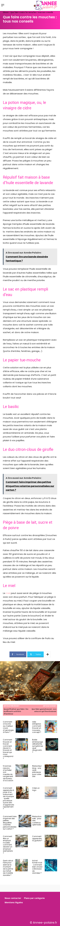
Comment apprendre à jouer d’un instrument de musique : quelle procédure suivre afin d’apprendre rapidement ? (8, 798)
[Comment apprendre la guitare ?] (51, 841)
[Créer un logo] (51, 793)
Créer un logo (36, 789)
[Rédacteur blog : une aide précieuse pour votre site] (51, 770)
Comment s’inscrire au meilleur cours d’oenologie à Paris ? (8, 727)
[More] (48, 654)
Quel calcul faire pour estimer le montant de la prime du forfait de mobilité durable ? (8, 867)
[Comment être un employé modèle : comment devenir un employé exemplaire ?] (21, 841)
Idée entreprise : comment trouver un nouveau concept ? (37, 727)
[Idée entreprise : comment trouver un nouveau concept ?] (51, 726)
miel (8, 593)
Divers (6, 12)
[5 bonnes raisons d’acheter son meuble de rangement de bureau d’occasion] (21, 770)
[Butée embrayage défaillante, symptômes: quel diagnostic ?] (52, 744)
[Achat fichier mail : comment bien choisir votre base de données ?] (51, 865)
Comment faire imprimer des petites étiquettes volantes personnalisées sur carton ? (9, 822)
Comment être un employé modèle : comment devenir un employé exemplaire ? (8, 844)
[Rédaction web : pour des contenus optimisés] (51, 821)
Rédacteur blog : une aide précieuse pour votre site (37, 771)
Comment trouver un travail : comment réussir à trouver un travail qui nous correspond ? (8, 749)
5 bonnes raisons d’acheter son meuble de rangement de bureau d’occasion (8, 773)
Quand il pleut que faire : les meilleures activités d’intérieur (16, 711)
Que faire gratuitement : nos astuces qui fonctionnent (44, 710)
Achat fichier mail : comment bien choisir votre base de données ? (37, 866)
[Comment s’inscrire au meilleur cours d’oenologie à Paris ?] (22, 726)
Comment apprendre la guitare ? (37, 838)
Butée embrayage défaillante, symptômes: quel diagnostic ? (37, 745)
